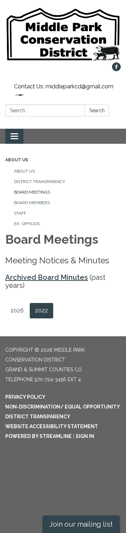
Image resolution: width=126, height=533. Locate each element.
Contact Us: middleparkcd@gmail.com (63, 86)
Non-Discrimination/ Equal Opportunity (62, 407)
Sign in (85, 436)
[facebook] (116, 69)
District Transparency (39, 181)
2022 (41, 310)
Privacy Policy (25, 397)
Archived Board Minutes (46, 277)
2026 (17, 310)
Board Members (32, 202)
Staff (20, 213)
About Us (16, 159)
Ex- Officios (27, 223)
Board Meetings (32, 192)
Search (97, 110)
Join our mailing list (81, 524)
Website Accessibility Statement (51, 426)
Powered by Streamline (38, 436)
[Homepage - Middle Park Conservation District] (63, 34)
